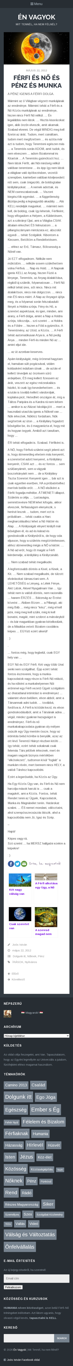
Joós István (19, 944)
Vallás (20, 1224)
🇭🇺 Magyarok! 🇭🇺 (32, 1012)
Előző (15, 973)
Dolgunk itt (19, 956)
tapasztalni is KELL (42, 1317)
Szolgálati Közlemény (50, 1214)
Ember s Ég (45, 1109)
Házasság (13, 1145)
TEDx (8, 1224)
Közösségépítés (42, 1169)
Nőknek (31, 956)
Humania (40, 1134)
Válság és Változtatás (30, 1234)
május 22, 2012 (36, 70)
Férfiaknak (16, 1133)
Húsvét (54, 1145)
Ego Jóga (45, 1097)
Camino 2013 (16, 1085)
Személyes (12, 1214)
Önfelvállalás (19, 1247)
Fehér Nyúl (11, 1122)
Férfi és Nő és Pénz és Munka (36, 81)
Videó (33, 1224)
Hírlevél (35, 1144)
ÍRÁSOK (17, 962)
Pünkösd (46, 1181)
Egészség (16, 1110)
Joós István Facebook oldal (23, 1359)
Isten (10, 1156)
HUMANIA (10, 1307)
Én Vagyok (36, 17)
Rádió (26, 1193)
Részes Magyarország (21, 1204)
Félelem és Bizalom (43, 1121)
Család (38, 1085)
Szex (28, 1214)
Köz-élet (45, 1157)
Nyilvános (31, 962)
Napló (60, 1170)
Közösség (15, 1168)
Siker (48, 1204)
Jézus (26, 1157)
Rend (11, 1192)
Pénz (41, 956)
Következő (18, 979)
